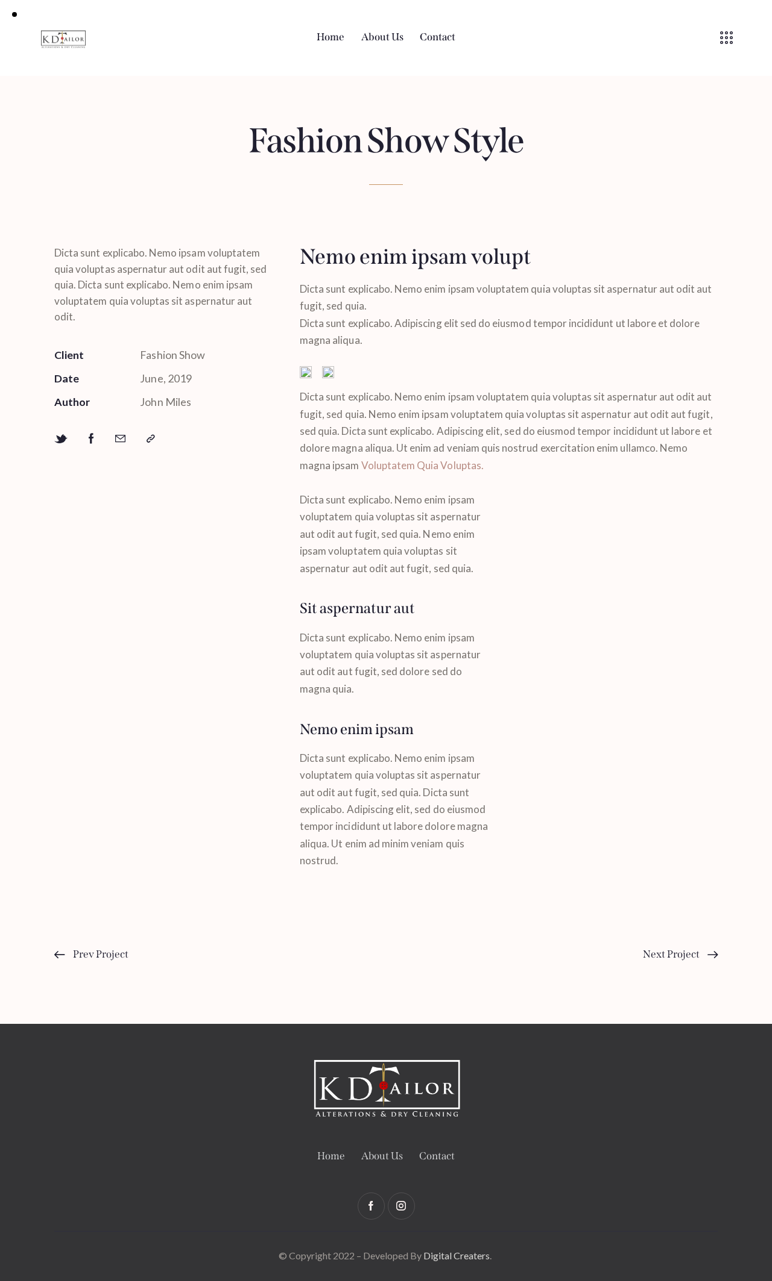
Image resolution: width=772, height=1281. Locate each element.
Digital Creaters (456, 1255)
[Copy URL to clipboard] (151, 438)
